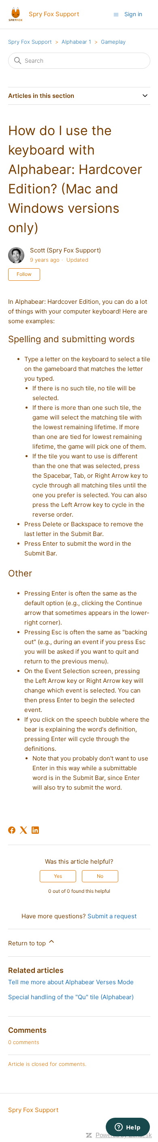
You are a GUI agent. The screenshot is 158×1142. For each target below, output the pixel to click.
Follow (24, 274)
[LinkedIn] (35, 830)
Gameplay (113, 41)
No (100, 876)
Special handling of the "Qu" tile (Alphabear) (71, 997)
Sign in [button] (133, 14)
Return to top (27, 943)
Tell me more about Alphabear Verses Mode (71, 982)
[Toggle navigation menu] (116, 14)
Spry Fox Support (30, 41)
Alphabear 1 (76, 41)
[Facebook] (11, 830)
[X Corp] (23, 830)
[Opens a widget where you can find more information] (127, 1128)
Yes (58, 876)
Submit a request (112, 916)
